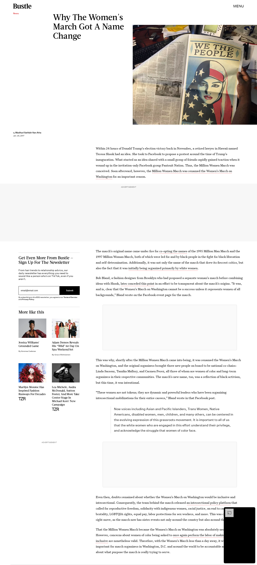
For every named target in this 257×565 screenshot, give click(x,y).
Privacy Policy (28, 299)
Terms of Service (70, 297)
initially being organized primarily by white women (163, 268)
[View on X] (170, 327)
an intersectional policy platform (209, 503)
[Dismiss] (251, 510)
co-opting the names (173, 251)
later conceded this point (137, 283)
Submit (69, 290)
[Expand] (227, 510)
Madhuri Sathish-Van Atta (28, 132)
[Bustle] (22, 6)
